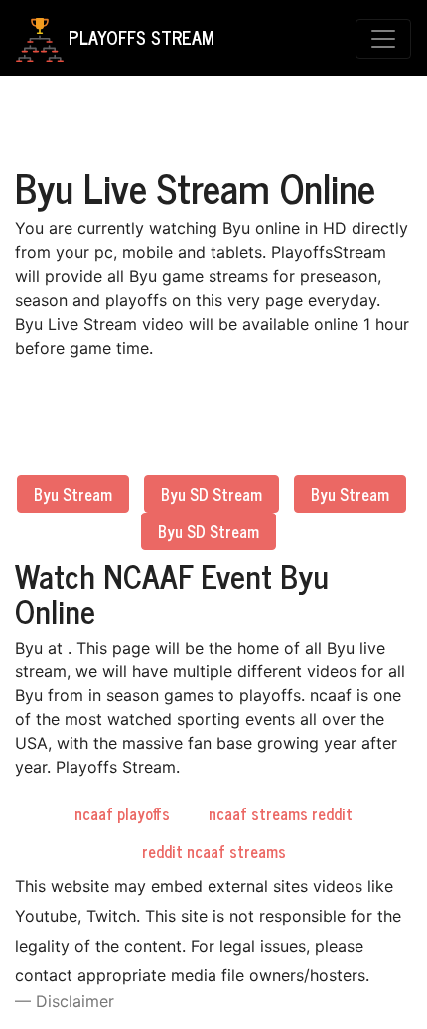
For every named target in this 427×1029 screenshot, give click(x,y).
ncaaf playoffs (122, 813)
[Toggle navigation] (383, 39)
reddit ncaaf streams (214, 851)
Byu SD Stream (211, 494)
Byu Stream (73, 494)
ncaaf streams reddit (281, 813)
